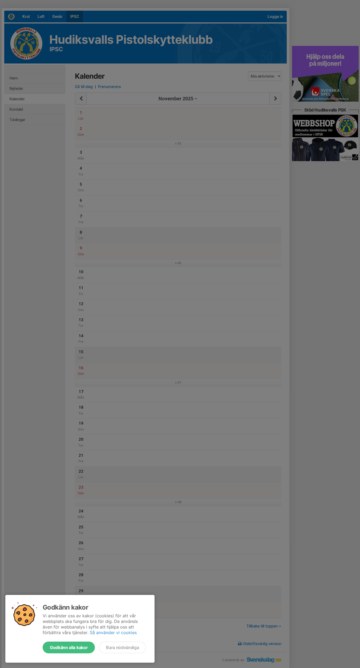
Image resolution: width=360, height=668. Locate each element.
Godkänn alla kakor (69, 647)
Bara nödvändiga (122, 647)
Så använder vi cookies (113, 632)
